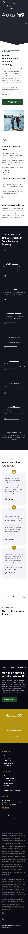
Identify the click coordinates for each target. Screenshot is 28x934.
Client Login (15, 9)
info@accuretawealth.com (15, 6)
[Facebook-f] (11, 736)
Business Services (14, 433)
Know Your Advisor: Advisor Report (11, 925)
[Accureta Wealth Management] (12, 15)
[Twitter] (14, 736)
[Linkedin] (17, 736)
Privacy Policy (6, 927)
